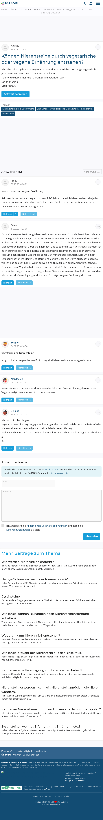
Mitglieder (29, 751)
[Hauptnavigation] (98, 3)
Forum (4, 9)
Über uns (6, 755)
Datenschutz (50, 796)
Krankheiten (87, 109)
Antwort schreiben (15, 94)
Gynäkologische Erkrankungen (64, 109)
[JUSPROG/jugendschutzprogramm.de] (11, 787)
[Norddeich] (6, 380)
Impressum (38, 796)
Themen (14, 9)
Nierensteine (31, 9)
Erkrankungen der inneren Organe (18, 109)
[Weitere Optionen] (98, 47)
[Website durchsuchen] (84, 3)
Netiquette (41, 751)
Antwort (7, 491)
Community (16, 751)
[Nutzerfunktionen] (91, 3)
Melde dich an (52, 469)
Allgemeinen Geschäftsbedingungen (47, 525)
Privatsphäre (64, 796)
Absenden (91, 536)
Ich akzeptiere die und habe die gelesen (44, 527)
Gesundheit (42, 109)
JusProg (47, 789)
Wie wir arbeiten (31, 754)
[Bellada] (6, 412)
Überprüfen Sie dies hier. (75, 780)
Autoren (17, 754)
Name (6, 481)
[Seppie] (6, 343)
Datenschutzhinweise (18, 529)
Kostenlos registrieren (62, 473)
